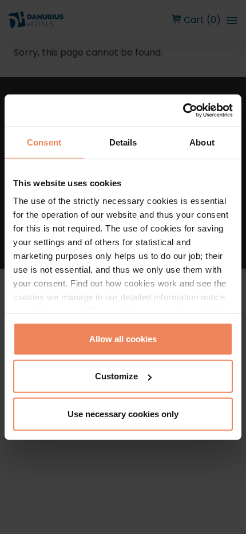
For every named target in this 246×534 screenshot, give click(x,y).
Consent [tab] (44, 142)
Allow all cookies (123, 338)
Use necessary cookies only (123, 413)
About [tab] (202, 142)
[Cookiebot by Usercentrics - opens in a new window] (183, 110)
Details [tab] (123, 142)
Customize (116, 376)
